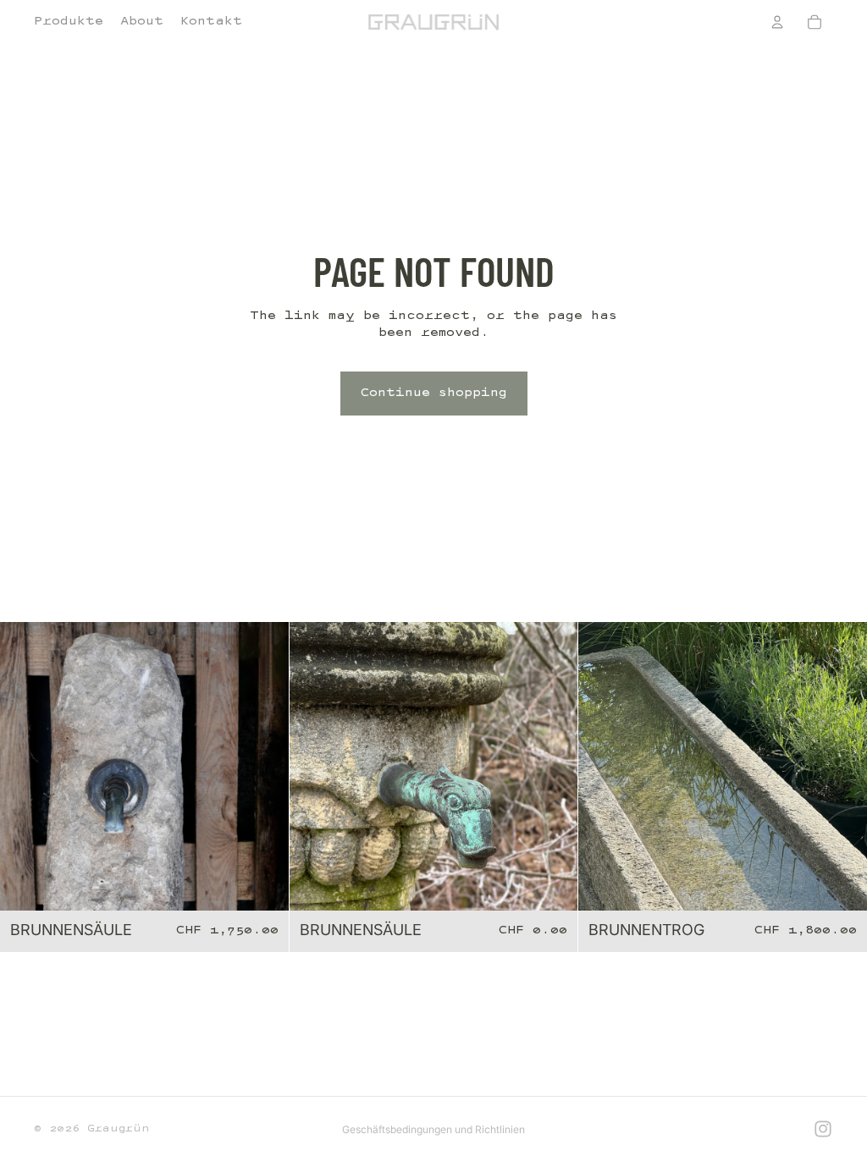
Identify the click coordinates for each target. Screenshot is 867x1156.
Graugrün (118, 1129)
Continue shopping (434, 393)
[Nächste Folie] (263, 765)
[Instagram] (823, 1129)
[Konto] (777, 22)
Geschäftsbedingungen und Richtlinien (433, 1129)
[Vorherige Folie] (25, 765)
